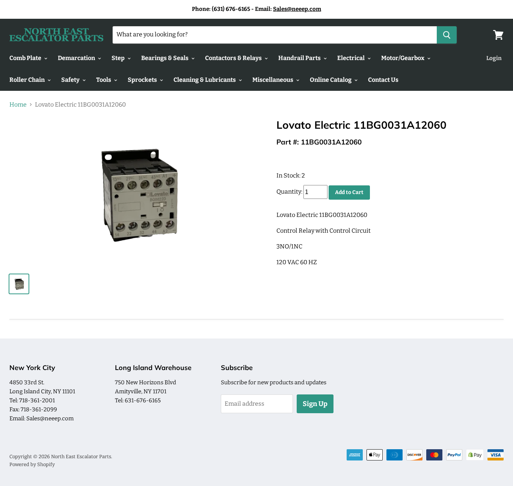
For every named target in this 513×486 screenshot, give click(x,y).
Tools (104, 79)
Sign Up (315, 404)
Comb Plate (25, 58)
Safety (71, 79)
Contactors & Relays (234, 58)
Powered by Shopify (32, 464)
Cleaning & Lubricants (205, 79)
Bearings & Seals (165, 58)
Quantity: (289, 192)
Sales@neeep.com (297, 9)
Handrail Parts (300, 58)
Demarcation (77, 58)
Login (494, 58)
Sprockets (143, 79)
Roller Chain (27, 79)
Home (18, 104)
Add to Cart (349, 192)
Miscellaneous (273, 79)
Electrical (351, 58)
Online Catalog (331, 79)
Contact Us (383, 79)
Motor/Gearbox (403, 58)
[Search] (447, 35)
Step (119, 58)
